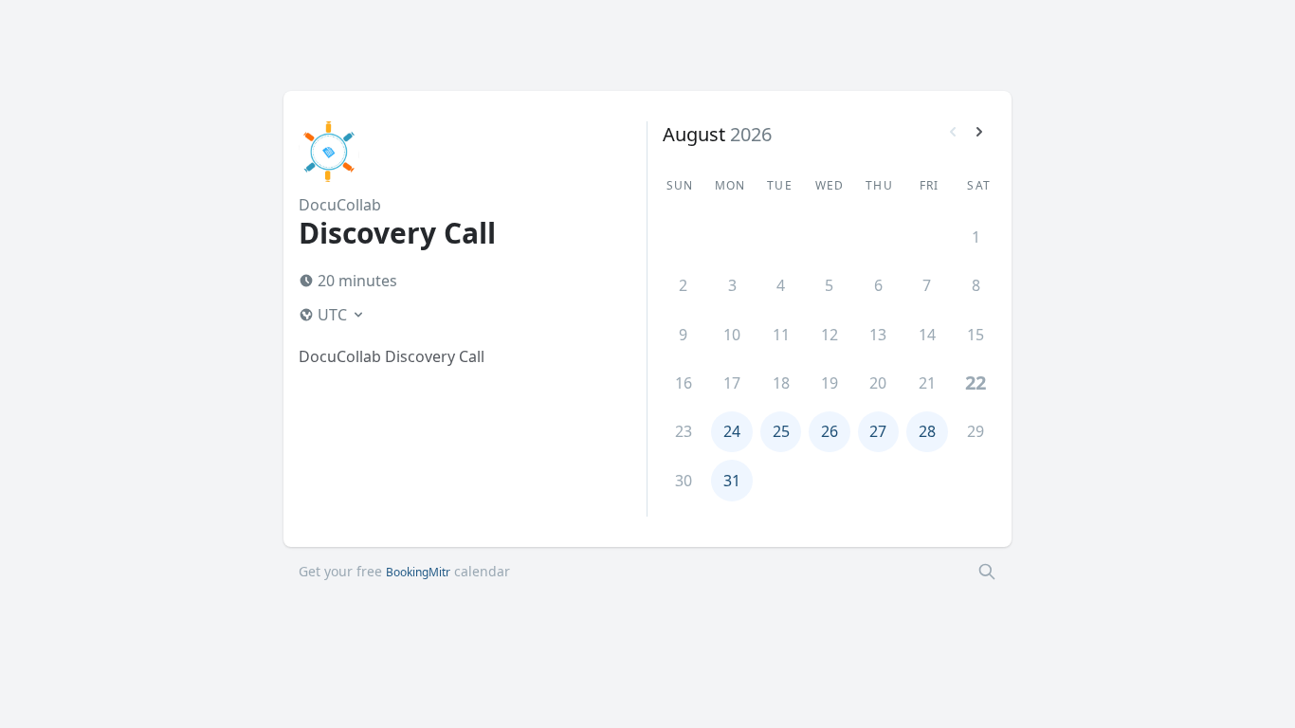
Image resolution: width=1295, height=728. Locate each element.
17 (731, 383)
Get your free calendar (404, 571)
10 (731, 334)
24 (731, 431)
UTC (332, 314)
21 (927, 383)
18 (781, 383)
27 (877, 431)
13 (877, 334)
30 (683, 480)
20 (877, 383)
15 (975, 334)
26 (829, 431)
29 (975, 431)
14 (927, 334)
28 (927, 431)
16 (683, 383)
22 (975, 382)
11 (781, 334)
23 (683, 431)
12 (829, 334)
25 (781, 431)
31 (731, 480)
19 (829, 383)
